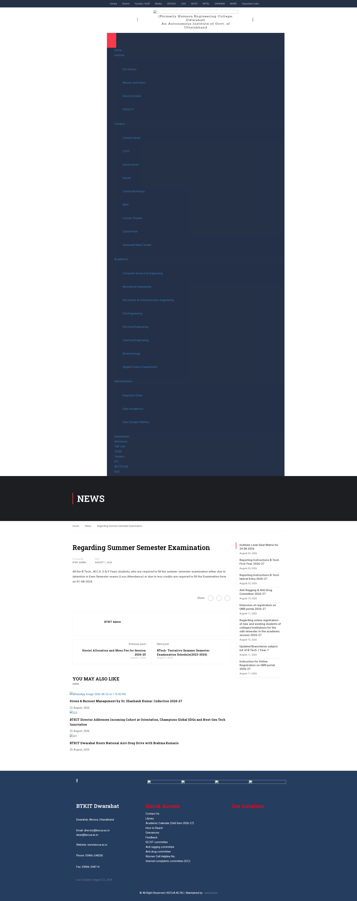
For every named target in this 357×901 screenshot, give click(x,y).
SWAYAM (220, 3)
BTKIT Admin (79, 562)
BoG (117, 471)
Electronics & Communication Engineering (148, 300)
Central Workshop (134, 191)
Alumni (126, 3)
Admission (120, 441)
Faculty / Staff (142, 3)
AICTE (194, 3)
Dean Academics (133, 408)
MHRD (233, 3)
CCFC (126, 151)
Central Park (130, 231)
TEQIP (118, 451)
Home (118, 50)
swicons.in (211, 892)
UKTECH (171, 3)
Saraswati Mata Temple (137, 245)
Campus (119, 123)
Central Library (131, 138)
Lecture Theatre (132, 218)
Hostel (127, 178)
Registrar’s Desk (132, 395)
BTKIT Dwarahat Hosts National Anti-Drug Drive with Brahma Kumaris (124, 743)
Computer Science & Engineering (143, 273)
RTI (116, 461)
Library (113, 3)
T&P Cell (119, 446)
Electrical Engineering (135, 327)
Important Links (250, 3)
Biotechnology (131, 353)
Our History (129, 69)
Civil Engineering (132, 313)
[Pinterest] (227, 598)
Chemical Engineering (136, 340)
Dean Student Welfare (136, 422)
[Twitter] (219, 598)
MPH (125, 204)
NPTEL (206, 3)
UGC (183, 3)
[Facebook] (210, 598)
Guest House (131, 164)
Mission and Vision (134, 82)
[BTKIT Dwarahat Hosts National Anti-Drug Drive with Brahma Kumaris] (73, 736)
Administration (123, 381)
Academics (121, 259)
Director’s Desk (132, 96)
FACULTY (128, 109)
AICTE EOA (121, 466)
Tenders (119, 456)
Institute (119, 55)
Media (158, 3)
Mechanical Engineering (137, 286)
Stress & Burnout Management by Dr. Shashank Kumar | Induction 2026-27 (126, 701)
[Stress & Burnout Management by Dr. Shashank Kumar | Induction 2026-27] (98, 694)
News (88, 526)
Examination (121, 436)
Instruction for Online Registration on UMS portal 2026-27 (257, 665)
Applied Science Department (140, 367)
